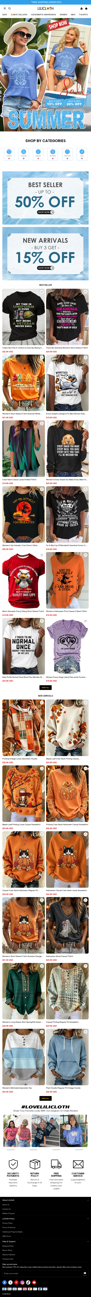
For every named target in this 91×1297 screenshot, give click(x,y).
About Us (5, 1205)
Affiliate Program (8, 1213)
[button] (4, 8)
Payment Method (8, 1255)
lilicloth (9, 1294)
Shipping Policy (8, 1246)
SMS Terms (6, 1236)
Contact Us (6, 1209)
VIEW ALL (46, 688)
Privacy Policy (7, 1223)
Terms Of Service (8, 1227)
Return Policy (7, 1250)
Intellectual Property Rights (12, 1232)
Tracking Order (8, 1259)
